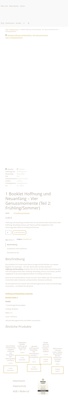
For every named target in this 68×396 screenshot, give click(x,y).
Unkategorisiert (14, 29)
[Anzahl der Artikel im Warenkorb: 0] (28, 23)
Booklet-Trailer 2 (11, 297)
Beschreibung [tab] (12, 245)
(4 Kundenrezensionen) (22, 213)
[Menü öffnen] (24, 23)
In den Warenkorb (19, 232)
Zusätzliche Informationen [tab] (17, 249)
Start (6, 29)
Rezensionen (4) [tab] (13, 253)
